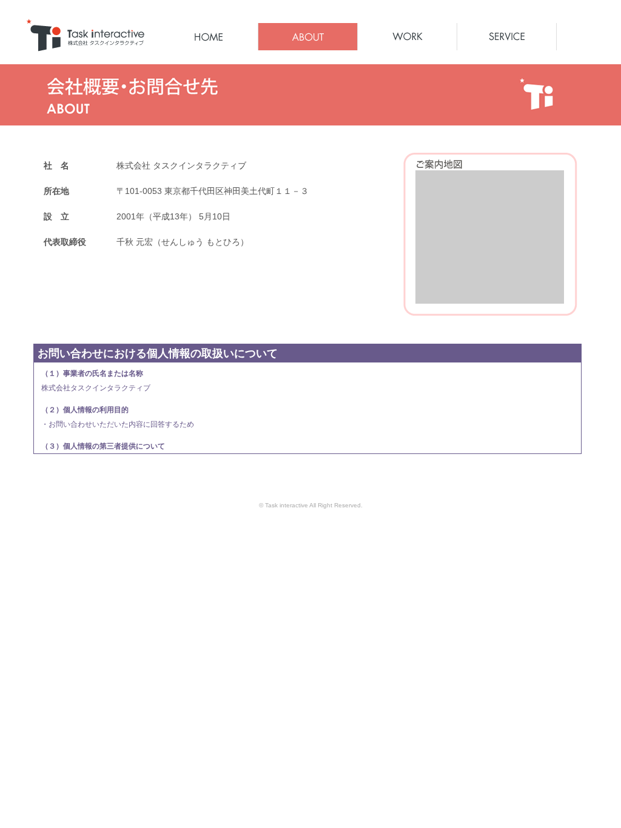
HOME (208, 36)
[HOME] (84, 46)
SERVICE (506, 36)
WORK (407, 36)
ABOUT (307, 36)
